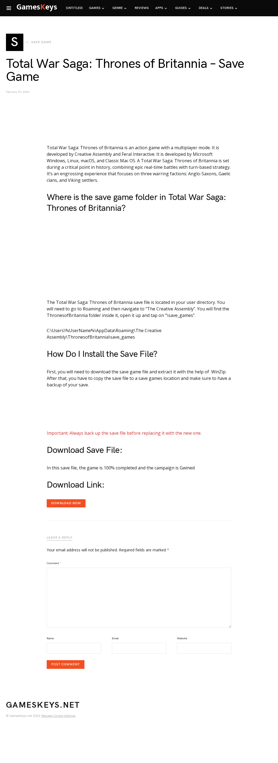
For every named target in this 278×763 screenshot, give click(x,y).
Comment (54, 563)
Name (50, 638)
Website (182, 638)
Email (115, 638)
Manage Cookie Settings (58, 716)
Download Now (66, 503)
